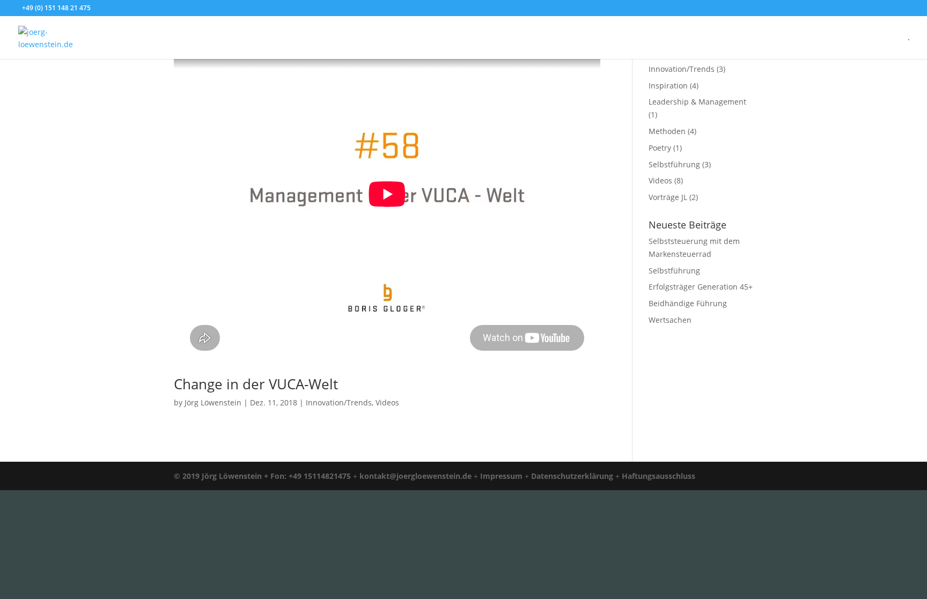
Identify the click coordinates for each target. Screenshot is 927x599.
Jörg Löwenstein (213, 402)
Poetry (660, 148)
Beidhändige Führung (688, 303)
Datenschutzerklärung (572, 476)
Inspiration (668, 85)
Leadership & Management (697, 102)
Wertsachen (670, 320)
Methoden (667, 131)
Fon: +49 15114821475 (310, 476)
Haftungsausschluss (658, 476)
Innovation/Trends (339, 402)
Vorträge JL (668, 197)
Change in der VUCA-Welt (256, 384)
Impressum (501, 476)
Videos (387, 402)
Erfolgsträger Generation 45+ (701, 287)
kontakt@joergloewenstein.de (415, 476)
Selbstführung (674, 164)
